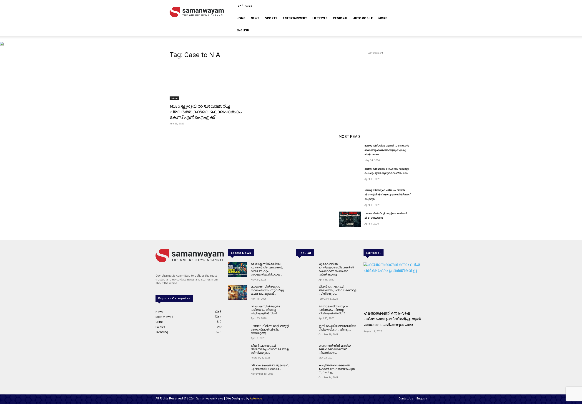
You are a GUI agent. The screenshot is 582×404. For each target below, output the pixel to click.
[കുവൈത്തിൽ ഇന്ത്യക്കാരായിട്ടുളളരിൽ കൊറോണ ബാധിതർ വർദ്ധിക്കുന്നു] (305, 270)
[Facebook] (386, 6)
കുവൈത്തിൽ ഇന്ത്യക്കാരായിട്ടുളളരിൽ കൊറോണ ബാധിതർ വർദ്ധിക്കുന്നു (336, 269)
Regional (340, 18)
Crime (174, 98)
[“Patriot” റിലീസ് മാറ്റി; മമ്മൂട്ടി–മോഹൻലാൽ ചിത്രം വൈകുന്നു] (350, 219)
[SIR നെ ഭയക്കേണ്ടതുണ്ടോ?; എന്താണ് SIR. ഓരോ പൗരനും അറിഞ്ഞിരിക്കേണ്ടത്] (237, 371)
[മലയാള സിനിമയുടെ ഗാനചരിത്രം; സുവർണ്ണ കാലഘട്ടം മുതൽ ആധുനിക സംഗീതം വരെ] (350, 174)
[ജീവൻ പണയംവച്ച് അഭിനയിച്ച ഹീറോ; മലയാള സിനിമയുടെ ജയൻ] (237, 351)
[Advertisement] (375, 83)
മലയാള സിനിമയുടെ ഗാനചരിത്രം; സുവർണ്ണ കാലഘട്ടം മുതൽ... (267, 290)
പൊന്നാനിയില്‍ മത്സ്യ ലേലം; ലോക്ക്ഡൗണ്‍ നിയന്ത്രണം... (335, 349)
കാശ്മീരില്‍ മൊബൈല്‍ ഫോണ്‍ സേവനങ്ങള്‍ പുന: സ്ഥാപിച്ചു (337, 368)
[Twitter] (401, 6)
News (255, 18)
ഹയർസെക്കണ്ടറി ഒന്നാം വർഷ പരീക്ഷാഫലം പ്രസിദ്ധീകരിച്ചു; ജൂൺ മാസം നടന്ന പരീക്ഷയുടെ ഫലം (392, 319)
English (242, 30)
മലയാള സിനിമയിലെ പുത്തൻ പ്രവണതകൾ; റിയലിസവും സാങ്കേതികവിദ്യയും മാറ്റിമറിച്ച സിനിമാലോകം (386, 150)
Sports (271, 18)
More (382, 18)
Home (240, 18)
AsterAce (256, 398)
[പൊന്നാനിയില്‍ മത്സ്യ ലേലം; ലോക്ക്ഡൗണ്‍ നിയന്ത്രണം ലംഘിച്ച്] (305, 351)
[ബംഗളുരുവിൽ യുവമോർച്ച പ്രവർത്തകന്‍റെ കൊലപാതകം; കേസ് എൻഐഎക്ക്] (206, 81)
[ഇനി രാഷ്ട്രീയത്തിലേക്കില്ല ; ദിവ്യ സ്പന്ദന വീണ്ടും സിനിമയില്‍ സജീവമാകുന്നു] (305, 331)
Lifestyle (319, 18)
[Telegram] (394, 6)
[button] (406, 17)
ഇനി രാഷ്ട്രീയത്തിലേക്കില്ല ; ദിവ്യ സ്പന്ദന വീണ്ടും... (338, 327)
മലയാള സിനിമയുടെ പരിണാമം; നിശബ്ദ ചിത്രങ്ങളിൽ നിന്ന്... (265, 309)
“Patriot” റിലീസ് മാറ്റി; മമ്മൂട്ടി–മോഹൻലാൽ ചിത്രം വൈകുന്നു (271, 329)
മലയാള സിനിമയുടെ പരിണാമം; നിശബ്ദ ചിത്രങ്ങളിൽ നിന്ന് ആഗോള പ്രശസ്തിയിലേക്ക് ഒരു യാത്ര (387, 195)
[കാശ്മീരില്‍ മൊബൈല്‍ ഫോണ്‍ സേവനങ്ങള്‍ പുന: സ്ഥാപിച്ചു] (305, 371)
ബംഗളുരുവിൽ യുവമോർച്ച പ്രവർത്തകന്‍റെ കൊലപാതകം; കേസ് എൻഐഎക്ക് (206, 111)
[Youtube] (409, 6)
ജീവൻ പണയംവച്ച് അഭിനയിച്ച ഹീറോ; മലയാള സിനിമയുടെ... (269, 349)
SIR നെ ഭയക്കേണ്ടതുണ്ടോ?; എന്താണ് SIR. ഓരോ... (270, 367)
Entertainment (295, 18)
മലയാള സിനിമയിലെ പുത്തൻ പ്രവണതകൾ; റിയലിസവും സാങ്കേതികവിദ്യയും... (267, 269)
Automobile (363, 18)
